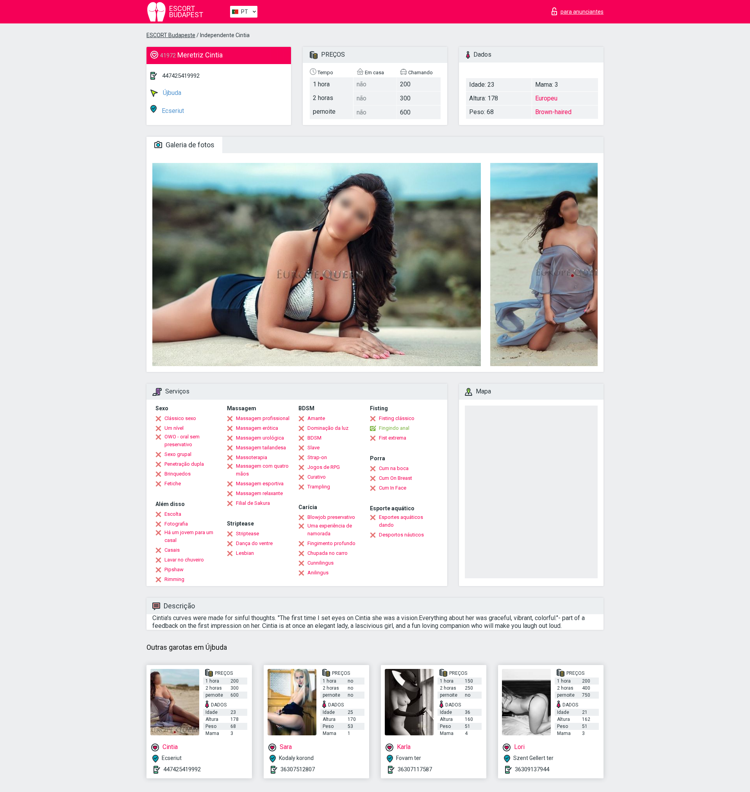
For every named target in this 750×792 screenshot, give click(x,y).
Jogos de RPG (323, 467)
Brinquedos (177, 474)
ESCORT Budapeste (170, 35)
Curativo (316, 477)
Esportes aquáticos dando (401, 521)
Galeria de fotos (189, 145)
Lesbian (245, 553)
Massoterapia (251, 457)
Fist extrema (392, 438)
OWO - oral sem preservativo (182, 440)
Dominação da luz (327, 428)
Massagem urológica (260, 438)
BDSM (314, 438)
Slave (313, 448)
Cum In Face (392, 488)
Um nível (174, 428)
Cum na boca (394, 468)
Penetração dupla (184, 464)
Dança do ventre (254, 543)
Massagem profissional (262, 418)
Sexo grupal (177, 454)
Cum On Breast (395, 478)
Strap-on (317, 457)
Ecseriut (172, 110)
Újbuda (171, 93)
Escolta (172, 514)
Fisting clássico (396, 418)
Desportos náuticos (401, 535)
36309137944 (532, 769)
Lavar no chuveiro (184, 560)
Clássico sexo (180, 418)
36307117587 (415, 769)
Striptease (247, 533)
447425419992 (181, 75)
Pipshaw (174, 569)
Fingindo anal (394, 428)
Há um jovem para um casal (188, 536)
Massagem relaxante (259, 493)
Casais (172, 550)
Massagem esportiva (260, 483)
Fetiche (172, 483)
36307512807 (297, 769)
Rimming (174, 579)
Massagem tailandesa (261, 448)
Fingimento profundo (331, 543)
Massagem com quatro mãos (262, 470)
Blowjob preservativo (331, 517)
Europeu (546, 98)
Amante (316, 418)
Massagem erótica (257, 428)
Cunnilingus (320, 563)
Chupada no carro (327, 553)
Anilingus (318, 573)
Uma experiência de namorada (329, 529)
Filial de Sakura (253, 503)
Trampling (318, 487)
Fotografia (176, 524)
